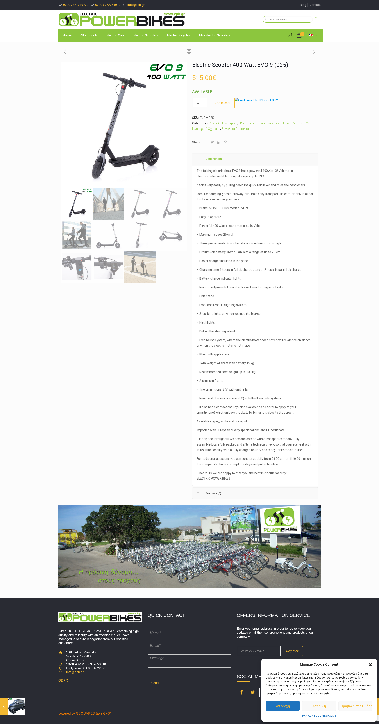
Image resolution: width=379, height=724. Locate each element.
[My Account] (291, 35)
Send (155, 683)
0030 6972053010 (107, 5)
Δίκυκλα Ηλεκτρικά (223, 123)
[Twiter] (252, 692)
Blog (303, 5)
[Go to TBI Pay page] (256, 100)
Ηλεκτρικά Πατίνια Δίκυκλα (285, 123)
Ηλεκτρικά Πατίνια (252, 123)
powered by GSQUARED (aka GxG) (84, 713)
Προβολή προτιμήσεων (356, 706)
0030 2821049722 (75, 5)
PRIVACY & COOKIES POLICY (319, 715)
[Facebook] (241, 692)
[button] (370, 664)
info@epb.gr (136, 5)
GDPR (63, 680)
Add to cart (222, 103)
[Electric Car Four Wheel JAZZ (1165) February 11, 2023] (12, 706)
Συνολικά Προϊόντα (235, 129)
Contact (315, 5)
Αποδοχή (283, 706)
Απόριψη (319, 706)
